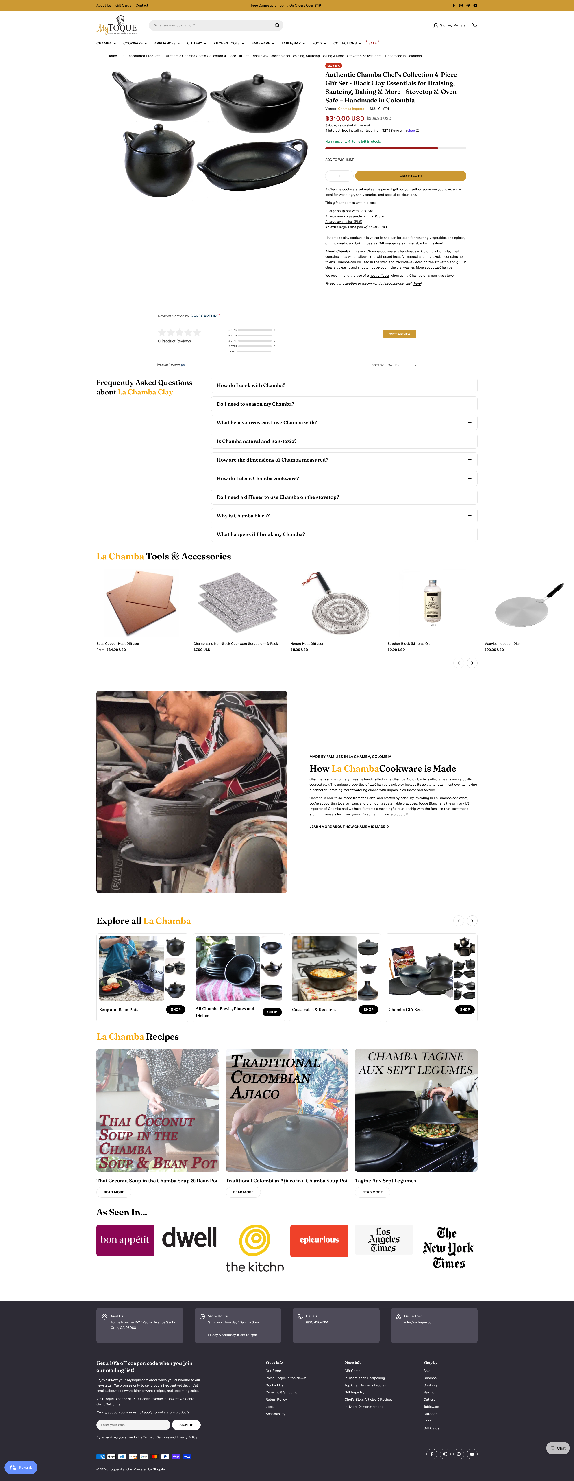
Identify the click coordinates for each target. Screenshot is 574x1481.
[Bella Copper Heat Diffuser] (141, 603)
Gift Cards (123, 5)
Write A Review (399, 334)
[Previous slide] (458, 663)
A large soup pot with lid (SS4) (349, 211)
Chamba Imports (351, 109)
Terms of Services (156, 1437)
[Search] (277, 25)
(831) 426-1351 (317, 1322)
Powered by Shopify (149, 1469)
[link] (175, 946)
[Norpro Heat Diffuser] (335, 603)
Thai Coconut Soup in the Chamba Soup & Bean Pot (157, 1180)
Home (112, 56)
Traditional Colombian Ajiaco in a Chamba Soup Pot (287, 1180)
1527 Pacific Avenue (147, 1399)
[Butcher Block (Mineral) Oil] (432, 603)
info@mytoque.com (419, 1322)
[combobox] (216, 25)
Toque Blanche (120, 1469)
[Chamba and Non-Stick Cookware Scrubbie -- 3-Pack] (239, 603)
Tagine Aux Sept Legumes (385, 1180)
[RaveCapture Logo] (204, 316)
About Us (103, 5)
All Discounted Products (141, 56)
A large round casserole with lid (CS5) (354, 216)
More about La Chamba (434, 267)
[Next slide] (472, 663)
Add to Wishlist (339, 160)
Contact (142, 5)
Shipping (331, 125)
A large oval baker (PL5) (343, 221)
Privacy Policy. (187, 1437)
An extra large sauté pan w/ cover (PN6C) (357, 227)
